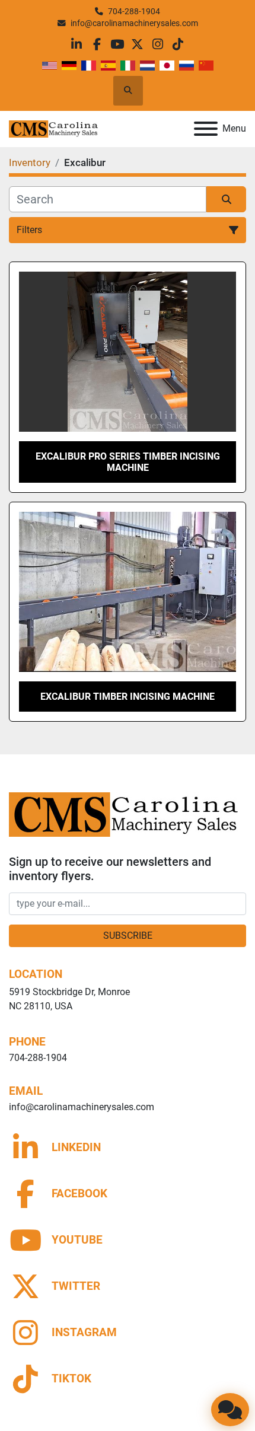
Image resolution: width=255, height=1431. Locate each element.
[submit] (226, 199)
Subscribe (127, 935)
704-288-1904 (134, 11)
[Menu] (206, 129)
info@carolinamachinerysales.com (134, 23)
